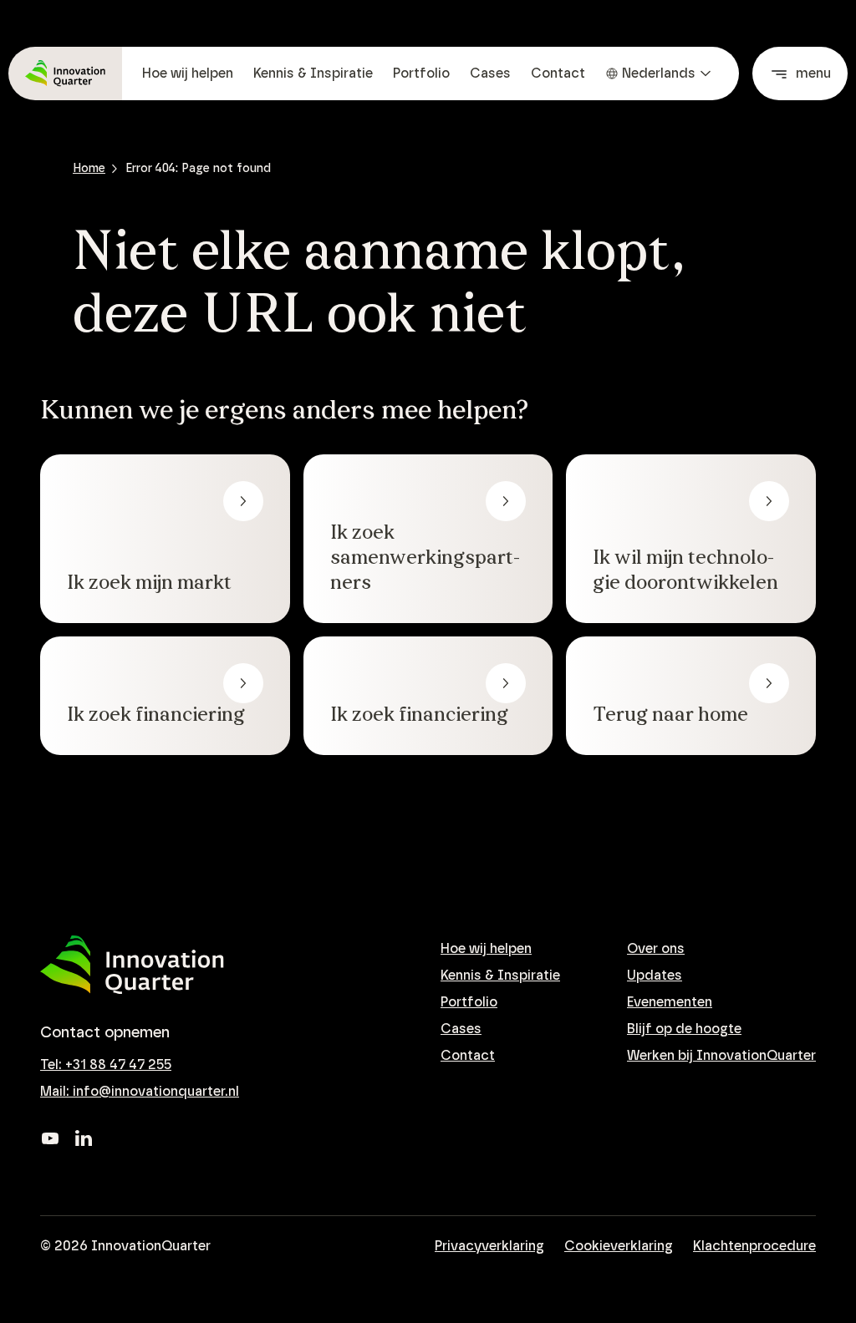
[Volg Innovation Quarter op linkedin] (84, 1138)
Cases (490, 73)
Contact (558, 73)
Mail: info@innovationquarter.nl (139, 1091)
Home (89, 169)
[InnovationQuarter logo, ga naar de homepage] (132, 965)
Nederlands (659, 73)
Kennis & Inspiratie (313, 73)
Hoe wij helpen (187, 73)
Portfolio (421, 73)
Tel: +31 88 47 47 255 (105, 1065)
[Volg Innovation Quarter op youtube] (50, 1138)
